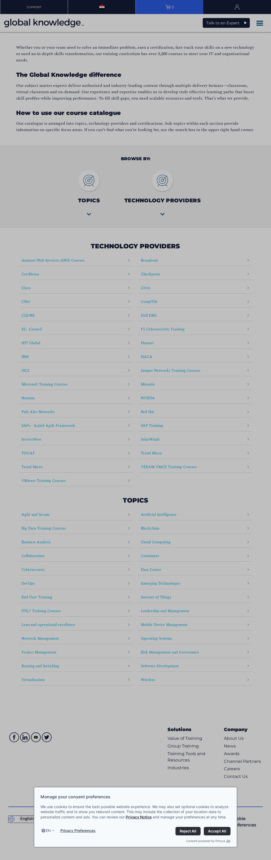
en (48, 830)
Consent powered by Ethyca (205, 841)
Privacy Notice (139, 817)
